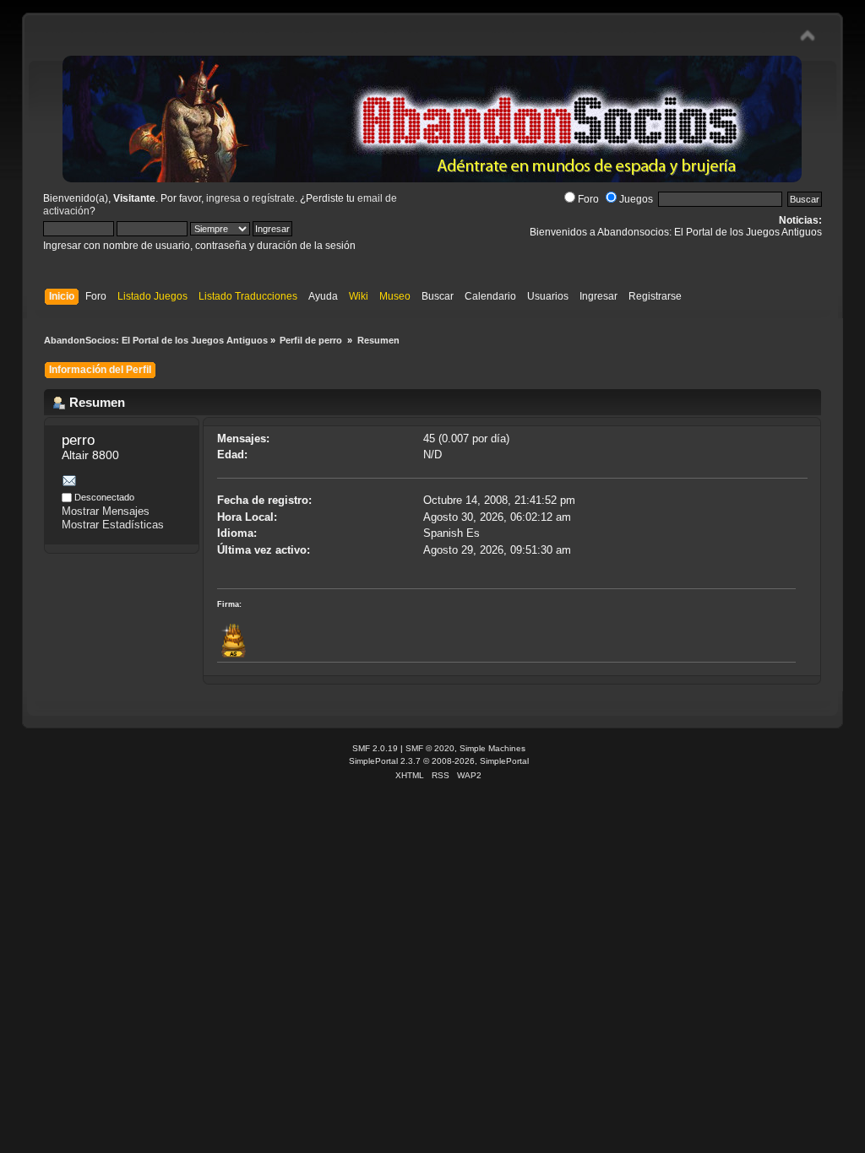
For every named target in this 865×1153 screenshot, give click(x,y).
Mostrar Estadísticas (113, 524)
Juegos (636, 199)
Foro (588, 199)
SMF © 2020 (429, 748)
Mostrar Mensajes (106, 511)
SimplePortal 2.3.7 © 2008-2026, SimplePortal (439, 761)
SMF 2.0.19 (375, 748)
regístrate (273, 198)
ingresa (223, 198)
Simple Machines (492, 748)
